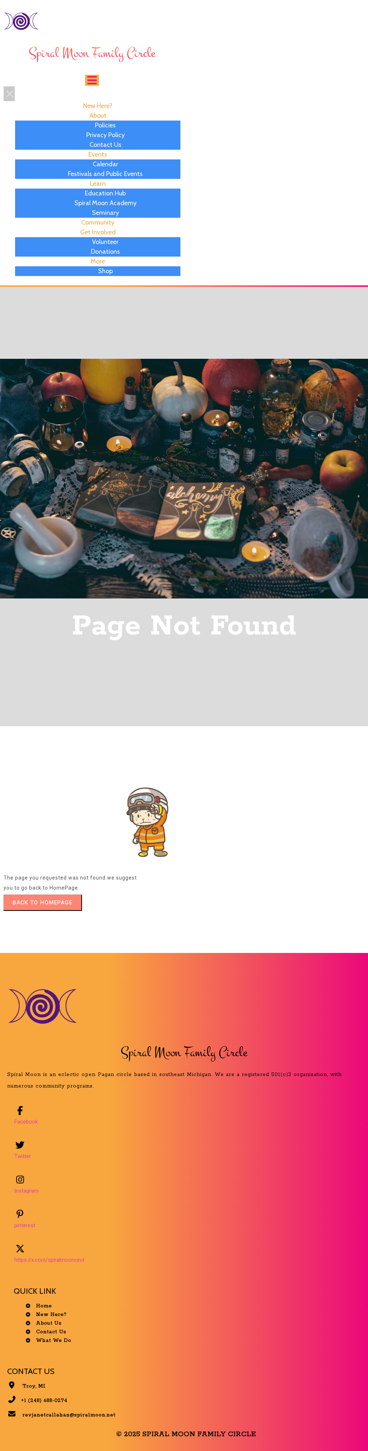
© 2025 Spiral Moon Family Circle (186, 1434)
